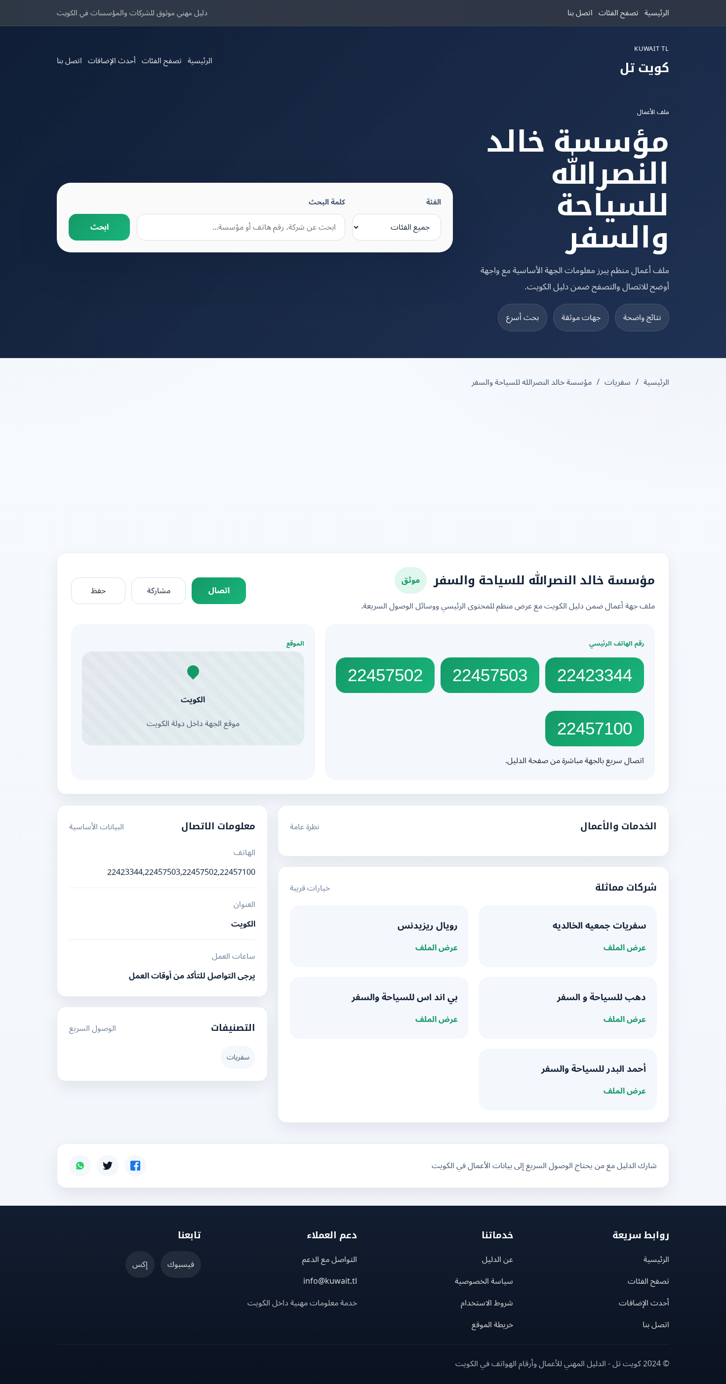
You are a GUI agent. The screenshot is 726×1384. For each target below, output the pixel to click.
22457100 (594, 728)
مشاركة (158, 590)
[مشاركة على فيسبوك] (135, 1166)
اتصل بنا (580, 13)
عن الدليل (497, 1259)
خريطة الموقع (492, 1324)
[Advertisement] (363, 472)
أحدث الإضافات (112, 61)
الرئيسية (657, 13)
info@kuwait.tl (330, 1281)
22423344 (594, 675)
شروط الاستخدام (487, 1303)
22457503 (489, 675)
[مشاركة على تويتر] (108, 1166)
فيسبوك (180, 1264)
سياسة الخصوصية (484, 1281)
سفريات (618, 382)
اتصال (219, 590)
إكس (140, 1264)
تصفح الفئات (619, 13)
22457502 (385, 675)
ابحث (99, 227)
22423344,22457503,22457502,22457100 (181, 872)
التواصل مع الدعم (329, 1259)
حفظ (98, 590)
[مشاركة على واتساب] (80, 1166)
